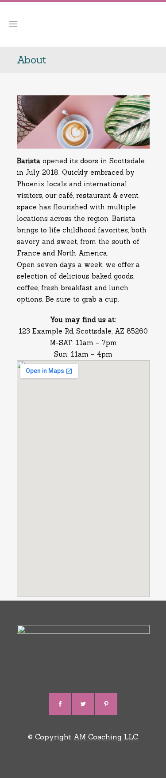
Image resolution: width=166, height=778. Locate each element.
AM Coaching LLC (105, 736)
